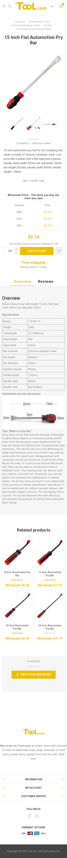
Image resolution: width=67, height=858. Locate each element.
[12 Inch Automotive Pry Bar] (49, 552)
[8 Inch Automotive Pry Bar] (17, 552)
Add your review (41, 143)
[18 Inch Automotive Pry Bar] (17, 605)
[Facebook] (30, 816)
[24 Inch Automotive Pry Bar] (49, 605)
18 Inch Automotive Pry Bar (17, 627)
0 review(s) (22, 143)
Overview (22, 281)
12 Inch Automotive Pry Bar (49, 574)
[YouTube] (37, 816)
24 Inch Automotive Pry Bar (49, 627)
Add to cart (37, 251)
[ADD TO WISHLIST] (59, 251)
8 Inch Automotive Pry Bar (17, 574)
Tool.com (24, 745)
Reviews (45, 281)
